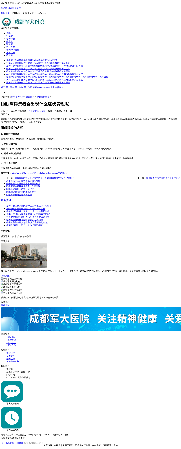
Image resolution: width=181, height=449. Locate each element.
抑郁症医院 (64, 63)
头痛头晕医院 (76, 80)
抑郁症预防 (54, 63)
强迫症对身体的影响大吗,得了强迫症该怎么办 (27, 217)
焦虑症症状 (11, 69)
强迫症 (9, 44)
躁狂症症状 (11, 82)
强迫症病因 (33, 71)
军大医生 (10, 87)
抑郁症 (9, 36)
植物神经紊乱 (12, 50)
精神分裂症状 (12, 66)
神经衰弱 (10, 47)
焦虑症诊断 (43, 69)
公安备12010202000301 (12, 443)
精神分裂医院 (76, 66)
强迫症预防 (54, 71)
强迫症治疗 (22, 71)
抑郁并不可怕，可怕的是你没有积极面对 (25, 225)
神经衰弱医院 (76, 74)
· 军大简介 (11, 337)
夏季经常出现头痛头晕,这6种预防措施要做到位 (28, 214)
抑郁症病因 (33, 63)
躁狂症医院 (64, 82)
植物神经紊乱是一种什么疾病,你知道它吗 (25, 208)
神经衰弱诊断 (51, 74)
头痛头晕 (10, 52)
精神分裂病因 (38, 66)
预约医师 (10, 359)
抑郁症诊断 (43, 63)
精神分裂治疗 (25, 66)
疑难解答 (10, 356)
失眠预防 (44, 60)
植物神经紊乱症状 (14, 77)
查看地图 (5, 305)
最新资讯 (6, 200)
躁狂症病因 (33, 82)
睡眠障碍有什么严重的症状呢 (20, 189)
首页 (3, 87)
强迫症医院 (64, 71)
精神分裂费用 (51, 66)
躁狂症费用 (43, 82)
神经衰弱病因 (38, 74)
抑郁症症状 (11, 63)
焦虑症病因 (33, 69)
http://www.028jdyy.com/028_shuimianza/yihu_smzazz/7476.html (39, 173)
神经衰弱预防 (63, 74)
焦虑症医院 (64, 69)
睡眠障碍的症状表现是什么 (61, 178)
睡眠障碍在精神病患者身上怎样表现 (163, 178)
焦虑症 (9, 41)
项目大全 (5, 13)
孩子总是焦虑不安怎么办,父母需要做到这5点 (27, 222)
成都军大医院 (17, 97)
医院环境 (5, 276)
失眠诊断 (36, 60)
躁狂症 (9, 55)
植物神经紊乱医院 (99, 77)
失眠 (8, 33)
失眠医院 (53, 60)
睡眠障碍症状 (43, 97)
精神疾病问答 (39, 87)
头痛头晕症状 (12, 80)
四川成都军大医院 (36, 111)
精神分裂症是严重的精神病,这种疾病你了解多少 (28, 206)
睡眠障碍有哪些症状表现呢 (19, 195)
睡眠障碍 (30, 97)
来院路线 (59, 87)
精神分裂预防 (63, 66)
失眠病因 (27, 60)
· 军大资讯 (11, 340)
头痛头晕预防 (63, 80)
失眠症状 (10, 60)
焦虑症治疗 (22, 69)
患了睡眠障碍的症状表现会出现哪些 (23, 181)
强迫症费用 (43, 71)
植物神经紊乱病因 (48, 77)
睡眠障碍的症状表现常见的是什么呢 (32, 178)
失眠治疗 (19, 60)
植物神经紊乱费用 (65, 77)
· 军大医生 (11, 343)
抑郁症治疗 (22, 63)
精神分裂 (10, 39)
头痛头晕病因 (38, 80)
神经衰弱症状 (12, 74)
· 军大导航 (11, 345)
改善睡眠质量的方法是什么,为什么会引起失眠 (27, 211)
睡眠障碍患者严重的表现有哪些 (21, 192)
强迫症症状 (11, 71)
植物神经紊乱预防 (82, 77)
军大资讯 (28, 87)
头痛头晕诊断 (51, 80)
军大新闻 (19, 87)
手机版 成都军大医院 (11, 8)
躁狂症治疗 (22, 82)
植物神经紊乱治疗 (31, 77)
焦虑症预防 (54, 69)
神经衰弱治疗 (25, 74)
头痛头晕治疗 (25, 80)
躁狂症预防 (54, 82)
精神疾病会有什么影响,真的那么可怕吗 (24, 220)
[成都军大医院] (23, 26)
